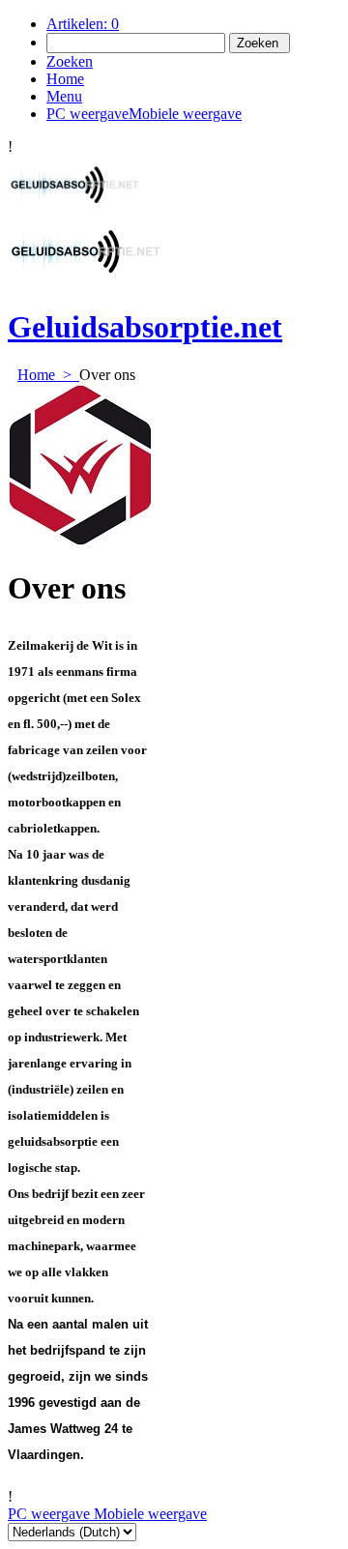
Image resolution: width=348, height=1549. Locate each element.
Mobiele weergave (148, 1513)
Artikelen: (82, 23)
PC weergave (49, 1513)
